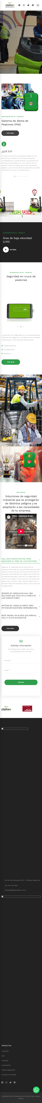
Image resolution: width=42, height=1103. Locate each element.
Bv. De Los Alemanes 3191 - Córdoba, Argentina (22, 880)
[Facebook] (19, 5)
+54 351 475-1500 (11, 885)
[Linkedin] (33, 5)
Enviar (21, 682)
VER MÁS (21, 49)
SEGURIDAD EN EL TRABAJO (14, 233)
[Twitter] (28, 5)
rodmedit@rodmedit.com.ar (15, 890)
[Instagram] (24, 5)
